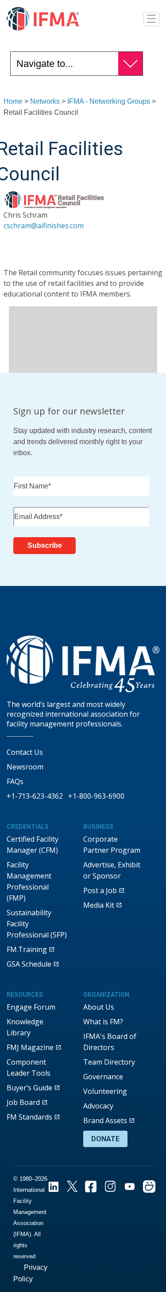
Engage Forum (31, 1007)
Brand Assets (105, 1120)
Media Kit (98, 905)
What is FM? (103, 1022)
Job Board (23, 1102)
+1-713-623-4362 (35, 796)
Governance (103, 1076)
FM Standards (29, 1117)
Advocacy (98, 1106)
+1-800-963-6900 (96, 796)
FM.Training (27, 949)
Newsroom (25, 767)
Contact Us (25, 752)
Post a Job (100, 890)
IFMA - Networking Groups (108, 101)
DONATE (105, 1139)
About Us (98, 1007)
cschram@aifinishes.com (44, 225)
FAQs (15, 781)
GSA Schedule (29, 964)
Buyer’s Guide (29, 1088)
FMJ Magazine (30, 1047)
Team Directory (109, 1062)
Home (13, 101)
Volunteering (105, 1091)
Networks (45, 101)
